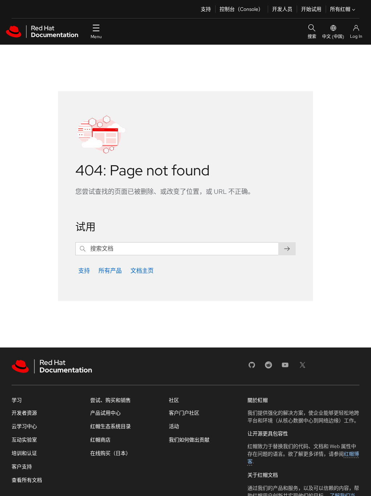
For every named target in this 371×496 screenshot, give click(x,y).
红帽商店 (100, 439)
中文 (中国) (333, 37)
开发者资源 (24, 413)
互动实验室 (24, 439)
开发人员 (282, 9)
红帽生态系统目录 (110, 426)
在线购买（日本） (110, 453)
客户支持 (22, 466)
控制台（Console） (241, 9)
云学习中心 (24, 426)
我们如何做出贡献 (189, 439)
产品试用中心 (105, 413)
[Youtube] (285, 367)
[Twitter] (302, 367)
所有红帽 (340, 9)
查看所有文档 (27, 480)
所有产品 (110, 271)
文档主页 (142, 271)
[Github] (251, 367)
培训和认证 (24, 453)
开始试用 (311, 9)
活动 (174, 426)
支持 (206, 9)
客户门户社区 (184, 413)
